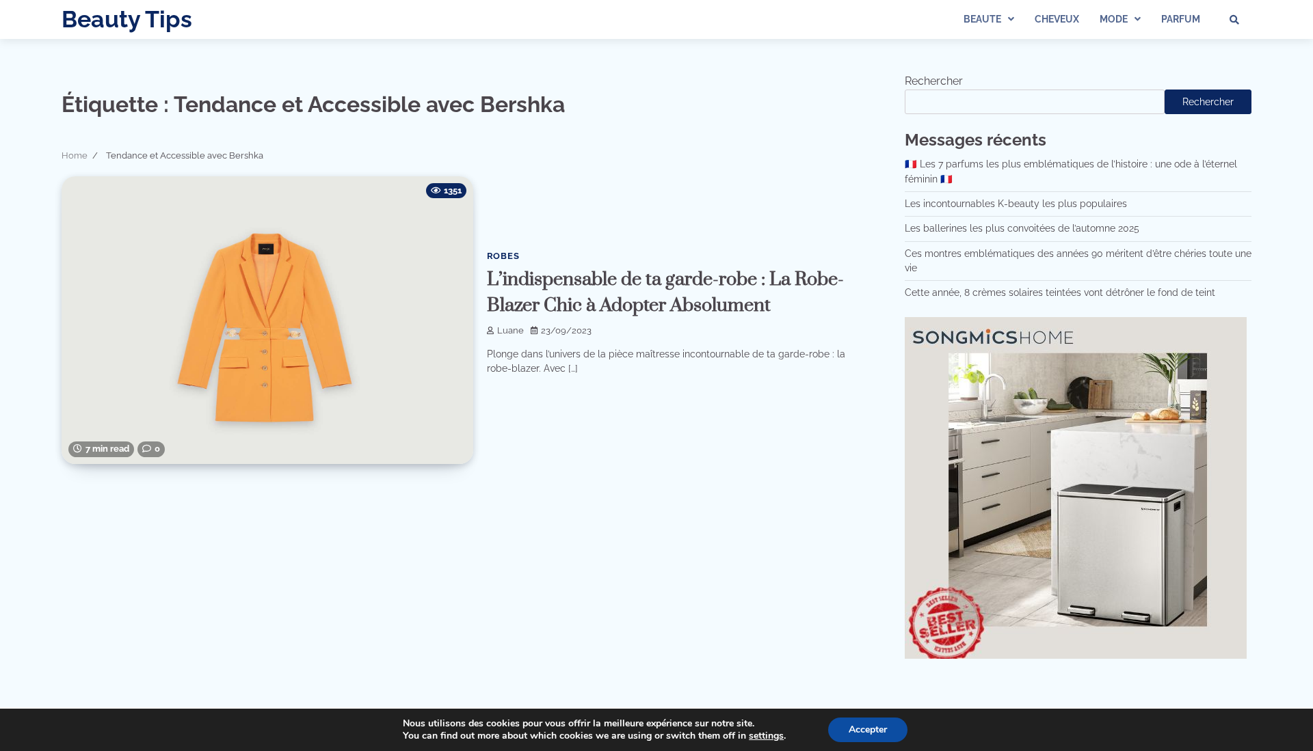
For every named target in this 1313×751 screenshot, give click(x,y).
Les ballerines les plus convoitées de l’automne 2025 (1022, 228)
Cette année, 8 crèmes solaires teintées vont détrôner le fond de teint (1060, 292)
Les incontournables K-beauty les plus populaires (1016, 203)
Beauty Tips (127, 19)
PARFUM (1180, 19)
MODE (1114, 19)
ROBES (503, 256)
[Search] (1234, 20)
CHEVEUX (1057, 19)
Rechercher (934, 80)
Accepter (868, 729)
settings (766, 736)
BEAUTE (982, 19)
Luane (510, 330)
